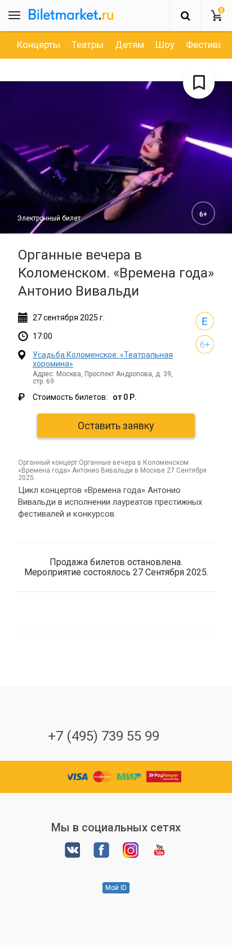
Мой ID (116, 888)
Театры (88, 44)
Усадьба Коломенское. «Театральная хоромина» (103, 359)
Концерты (38, 44)
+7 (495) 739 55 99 (103, 736)
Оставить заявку (116, 425)
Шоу (165, 44)
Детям (129, 44)
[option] (38, 44)
